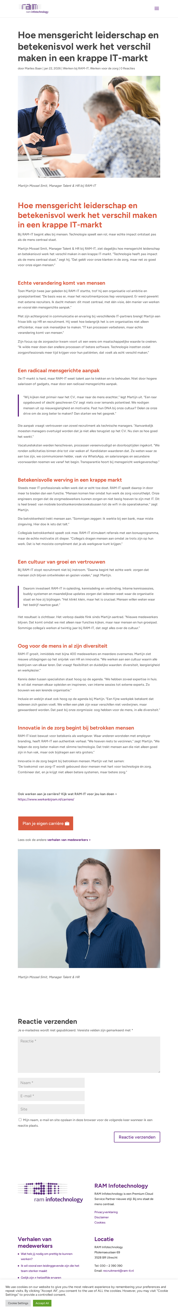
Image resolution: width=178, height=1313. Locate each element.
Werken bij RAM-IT (76, 68)
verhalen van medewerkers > (69, 840)
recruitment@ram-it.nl (118, 1271)
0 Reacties (127, 68)
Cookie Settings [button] (18, 1303)
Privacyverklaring (106, 1212)
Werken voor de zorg (104, 68)
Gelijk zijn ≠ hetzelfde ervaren (41, 1277)
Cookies (99, 1222)
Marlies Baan (33, 68)
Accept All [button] (42, 1303)
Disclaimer (101, 1217)
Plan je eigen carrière (43, 823)
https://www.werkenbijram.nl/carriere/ (46, 799)
